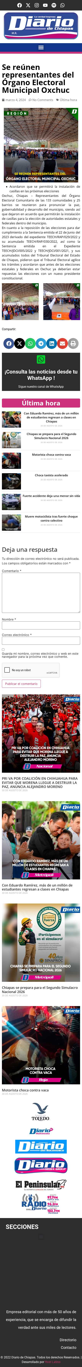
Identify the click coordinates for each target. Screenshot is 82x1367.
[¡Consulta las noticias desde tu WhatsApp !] (41, 359)
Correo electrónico (17, 634)
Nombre (9, 619)
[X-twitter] (28, 5)
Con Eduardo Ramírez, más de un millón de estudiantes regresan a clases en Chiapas (51, 417)
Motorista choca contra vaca (51, 454)
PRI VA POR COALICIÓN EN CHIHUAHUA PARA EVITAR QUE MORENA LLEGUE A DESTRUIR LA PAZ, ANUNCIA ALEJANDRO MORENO (40, 782)
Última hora (68, 100)
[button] (41, 47)
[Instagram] (36, 5)
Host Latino (52, 1362)
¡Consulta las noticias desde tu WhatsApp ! (41, 375)
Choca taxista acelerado (51, 475)
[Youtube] (45, 5)
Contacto (68, 1347)
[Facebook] (19, 5)
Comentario (11, 570)
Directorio (68, 1340)
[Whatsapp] (62, 5)
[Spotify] (54, 5)
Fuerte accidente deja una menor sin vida (51, 496)
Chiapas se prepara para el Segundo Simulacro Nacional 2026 (51, 436)
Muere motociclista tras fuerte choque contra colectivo (51, 518)
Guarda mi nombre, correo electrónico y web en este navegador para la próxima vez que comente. (40, 655)
